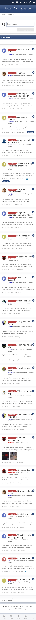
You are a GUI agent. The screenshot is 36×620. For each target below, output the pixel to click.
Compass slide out (25, 470)
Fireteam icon (23, 579)
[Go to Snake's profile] (4, 392)
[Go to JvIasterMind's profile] (4, 118)
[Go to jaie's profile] (4, 515)
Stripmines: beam (25, 236)
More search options (26, 30)
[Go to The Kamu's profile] (4, 580)
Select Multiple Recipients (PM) (19, 141)
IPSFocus (12, 606)
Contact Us (25, 606)
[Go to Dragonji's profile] (4, 74)
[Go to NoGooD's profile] (4, 322)
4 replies (20, 462)
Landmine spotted (25, 514)
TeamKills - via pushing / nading (19, 536)
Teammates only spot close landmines (20, 164)
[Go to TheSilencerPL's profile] (4, 258)
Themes (21, 73)
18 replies (20, 65)
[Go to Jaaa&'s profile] (4, 302)
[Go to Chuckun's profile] (4, 141)
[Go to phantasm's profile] (4, 50)
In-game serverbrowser (16, 190)
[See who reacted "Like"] (27, 178)
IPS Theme (5, 606)
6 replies (17, 360)
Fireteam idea (23, 558)
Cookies (32, 606)
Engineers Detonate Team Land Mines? (20, 213)
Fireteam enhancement (16, 439)
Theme (18, 606)
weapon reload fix (25, 257)
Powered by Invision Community (18, 610)
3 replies (19, 227)
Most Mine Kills (24, 301)
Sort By (31, 41)
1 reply (19, 248)
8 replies (21, 85)
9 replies (20, 571)
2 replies (21, 179)
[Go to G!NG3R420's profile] (4, 559)
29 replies (21, 132)
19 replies (21, 155)
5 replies (20, 109)
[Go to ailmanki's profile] (4, 346)
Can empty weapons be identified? (18, 95)
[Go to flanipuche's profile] (4, 237)
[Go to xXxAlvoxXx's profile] (4, 369)
